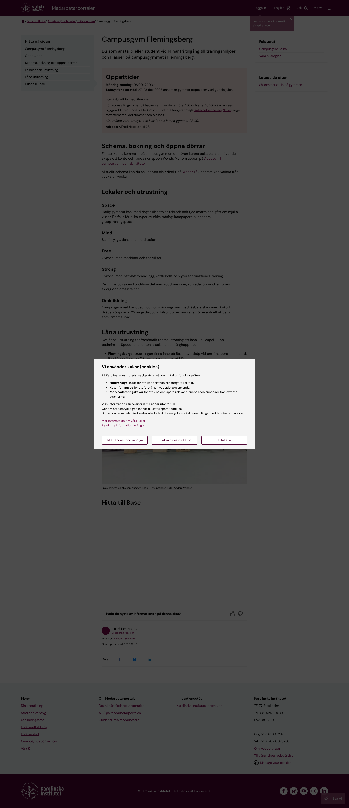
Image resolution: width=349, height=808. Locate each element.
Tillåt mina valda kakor (174, 440)
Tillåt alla (224, 440)
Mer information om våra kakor (123, 421)
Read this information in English (124, 425)
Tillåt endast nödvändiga (124, 440)
